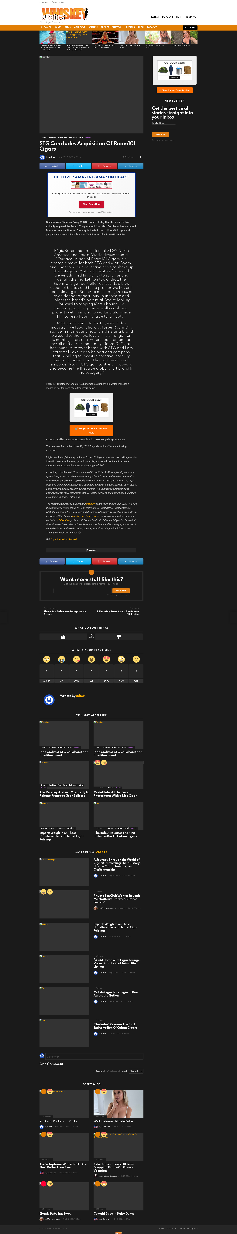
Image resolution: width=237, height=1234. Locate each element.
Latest (155, 17)
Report (92, 550)
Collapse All (114, 1071)
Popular (167, 17)
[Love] (97, 762)
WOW (77, 747)
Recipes (130, 28)
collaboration (63, 520)
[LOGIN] (177, 27)
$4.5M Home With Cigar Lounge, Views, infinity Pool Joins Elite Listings (117, 963)
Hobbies (52, 747)
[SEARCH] (172, 27)
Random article (58, 2)
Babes (58, 28)
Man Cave (79, 28)
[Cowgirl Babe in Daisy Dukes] (158, 37)
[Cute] (104, 762)
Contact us (172, 1228)
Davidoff (90, 503)
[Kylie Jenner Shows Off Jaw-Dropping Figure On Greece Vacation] (79, 37)
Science (93, 28)
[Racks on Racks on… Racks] (64, 1104)
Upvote (63, 636)
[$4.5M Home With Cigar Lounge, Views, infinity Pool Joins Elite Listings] (64, 969)
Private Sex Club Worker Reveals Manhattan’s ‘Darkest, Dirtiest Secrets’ (117, 899)
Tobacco (152, 28)
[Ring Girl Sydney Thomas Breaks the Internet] (105, 37)
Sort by (125, 1071)
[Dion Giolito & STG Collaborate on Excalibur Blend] (64, 735)
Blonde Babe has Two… (182, 46)
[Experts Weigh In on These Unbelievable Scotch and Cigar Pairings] (64, 816)
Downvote (119, 636)
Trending (190, 17)
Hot (178, 17)
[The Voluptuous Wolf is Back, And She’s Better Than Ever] (53, 37)
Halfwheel (71, 539)
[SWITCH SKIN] (167, 27)
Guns (67, 28)
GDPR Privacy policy (189, 1228)
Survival (117, 28)
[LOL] (43, 892)
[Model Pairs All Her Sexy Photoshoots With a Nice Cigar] (118, 775)
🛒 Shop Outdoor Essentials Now (91, 430)
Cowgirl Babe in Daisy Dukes (114, 1213)
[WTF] (50, 892)
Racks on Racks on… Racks (58, 1121)
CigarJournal (58, 539)
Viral (70, 747)
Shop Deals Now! (92, 204)
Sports (105, 28)
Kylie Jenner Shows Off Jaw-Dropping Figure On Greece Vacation (78, 48)
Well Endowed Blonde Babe (113, 1121)
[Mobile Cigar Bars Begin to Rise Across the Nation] (64, 1001)
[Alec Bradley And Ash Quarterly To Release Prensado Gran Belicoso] (64, 775)
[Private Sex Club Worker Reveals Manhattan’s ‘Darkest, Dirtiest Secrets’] (64, 904)
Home (161, 1228)
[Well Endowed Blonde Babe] (132, 37)
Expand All (100, 1071)
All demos (44, 2)
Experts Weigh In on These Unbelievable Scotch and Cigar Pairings (62, 836)
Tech (141, 28)
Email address (158, 123)
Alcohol (46, 28)
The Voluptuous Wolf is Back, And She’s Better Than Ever (51, 48)
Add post (190, 28)
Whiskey (70, 828)
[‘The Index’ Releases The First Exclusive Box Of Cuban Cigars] (118, 816)
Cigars (43, 747)
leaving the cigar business (86, 516)
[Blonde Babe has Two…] (184, 37)
